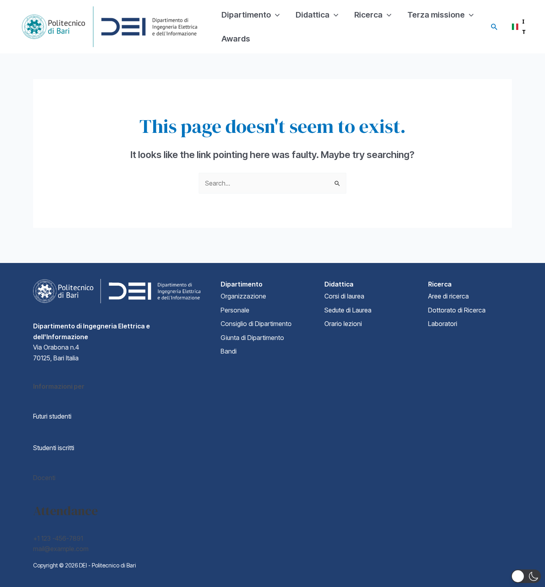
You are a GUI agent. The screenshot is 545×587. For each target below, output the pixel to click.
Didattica (313, 15)
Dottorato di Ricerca (457, 310)
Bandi (229, 351)
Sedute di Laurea (347, 310)
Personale (235, 310)
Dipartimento (246, 15)
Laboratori (442, 324)
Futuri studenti (52, 416)
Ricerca (368, 15)
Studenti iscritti (53, 448)
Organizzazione (243, 296)
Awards (235, 38)
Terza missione (436, 15)
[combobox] (518, 27)
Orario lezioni (343, 324)
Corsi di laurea (344, 296)
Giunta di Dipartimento (252, 338)
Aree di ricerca (448, 296)
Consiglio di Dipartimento (256, 324)
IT (523, 27)
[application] (275, 15)
